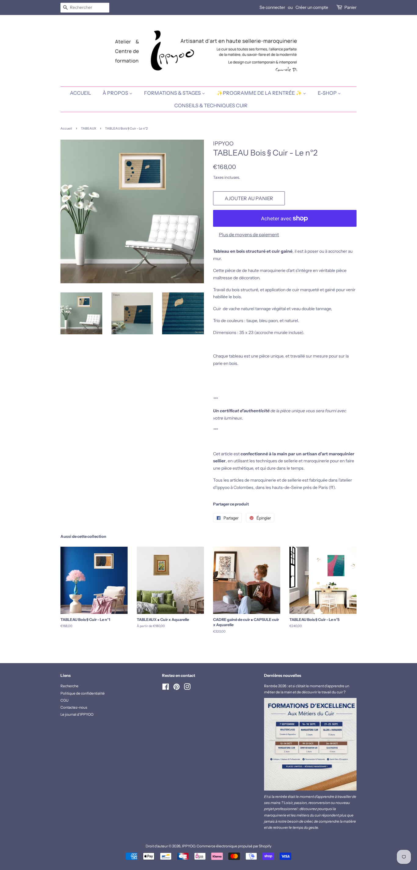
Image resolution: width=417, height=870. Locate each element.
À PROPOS (116, 93)
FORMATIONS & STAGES (173, 93)
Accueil (66, 128)
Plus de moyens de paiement (249, 234)
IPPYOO (188, 846)
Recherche (69, 686)
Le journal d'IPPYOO (76, 714)
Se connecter (272, 7)
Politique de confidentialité (82, 693)
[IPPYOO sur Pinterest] (176, 688)
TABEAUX (88, 128)
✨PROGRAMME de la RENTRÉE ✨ (260, 93)
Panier (350, 7)
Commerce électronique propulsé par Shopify (234, 846)
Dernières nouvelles (282, 675)
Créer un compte (312, 7)
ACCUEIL (80, 93)
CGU (64, 700)
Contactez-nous (73, 707)
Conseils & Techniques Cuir (211, 105)
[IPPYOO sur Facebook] (165, 688)
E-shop (328, 93)
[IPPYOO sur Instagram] (187, 688)
